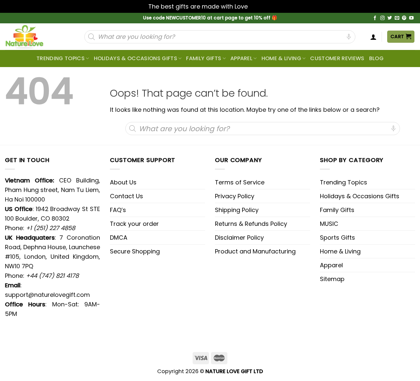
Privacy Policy (234, 196)
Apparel (241, 58)
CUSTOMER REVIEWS (337, 58)
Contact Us (126, 196)
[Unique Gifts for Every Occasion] (32, 36)
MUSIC (329, 224)
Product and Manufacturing (255, 251)
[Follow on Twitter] (390, 18)
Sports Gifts (337, 237)
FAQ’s (118, 210)
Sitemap (332, 279)
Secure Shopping (135, 251)
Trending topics (60, 58)
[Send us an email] (397, 18)
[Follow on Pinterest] (404, 18)
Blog (376, 58)
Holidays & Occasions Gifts (135, 58)
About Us (123, 182)
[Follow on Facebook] (375, 18)
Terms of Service (239, 182)
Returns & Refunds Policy (251, 224)
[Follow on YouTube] (411, 18)
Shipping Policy (237, 210)
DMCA (118, 237)
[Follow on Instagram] (382, 18)
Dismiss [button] (260, 6)
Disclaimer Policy (239, 237)
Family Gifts (203, 58)
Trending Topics (343, 182)
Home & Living (281, 58)
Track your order (134, 224)
